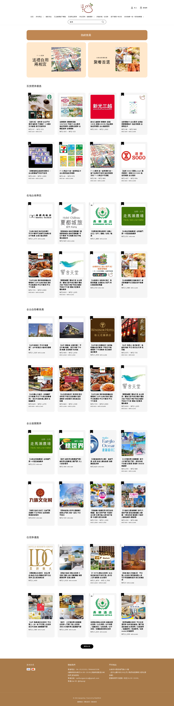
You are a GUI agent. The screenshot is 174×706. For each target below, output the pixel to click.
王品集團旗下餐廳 (60, 17)
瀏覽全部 (87, 646)
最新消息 (49, 17)
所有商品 (39, 17)
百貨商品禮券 (72, 17)
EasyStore (97, 698)
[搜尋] (103, 22)
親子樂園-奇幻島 (116, 17)
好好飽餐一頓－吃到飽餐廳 (133, 17)
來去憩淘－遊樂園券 (86, 17)
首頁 (32, 17)
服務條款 (80, 702)
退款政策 (94, 702)
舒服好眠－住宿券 (102, 17)
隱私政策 (87, 702)
